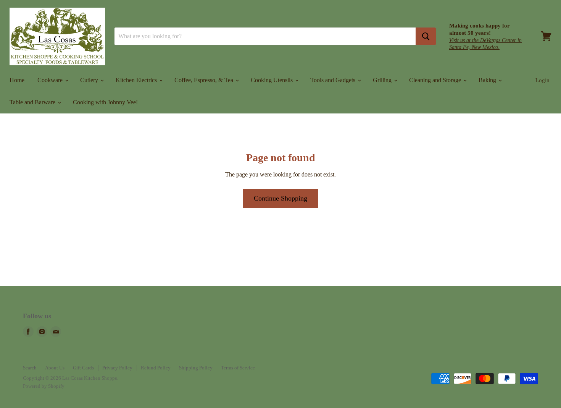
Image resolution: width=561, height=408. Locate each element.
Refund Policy (156, 368)
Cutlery (90, 80)
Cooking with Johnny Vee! (105, 102)
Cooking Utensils (272, 80)
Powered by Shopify (43, 386)
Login (542, 80)
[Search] (426, 36)
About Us (54, 368)
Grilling (383, 80)
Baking (488, 80)
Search (30, 368)
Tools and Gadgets (333, 80)
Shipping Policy (196, 368)
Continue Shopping (280, 198)
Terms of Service (238, 368)
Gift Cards (83, 368)
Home (17, 80)
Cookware (50, 80)
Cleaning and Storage (436, 80)
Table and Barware (33, 102)
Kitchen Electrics (137, 80)
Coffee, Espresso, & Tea (204, 80)
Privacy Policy (117, 368)
